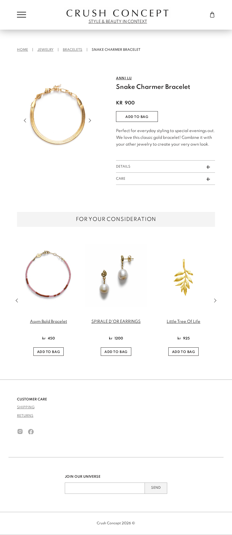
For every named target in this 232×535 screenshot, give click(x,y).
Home (22, 50)
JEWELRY (45, 50)
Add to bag (137, 117)
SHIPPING (26, 407)
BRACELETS (72, 50)
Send (156, 488)
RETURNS (25, 416)
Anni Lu (124, 78)
